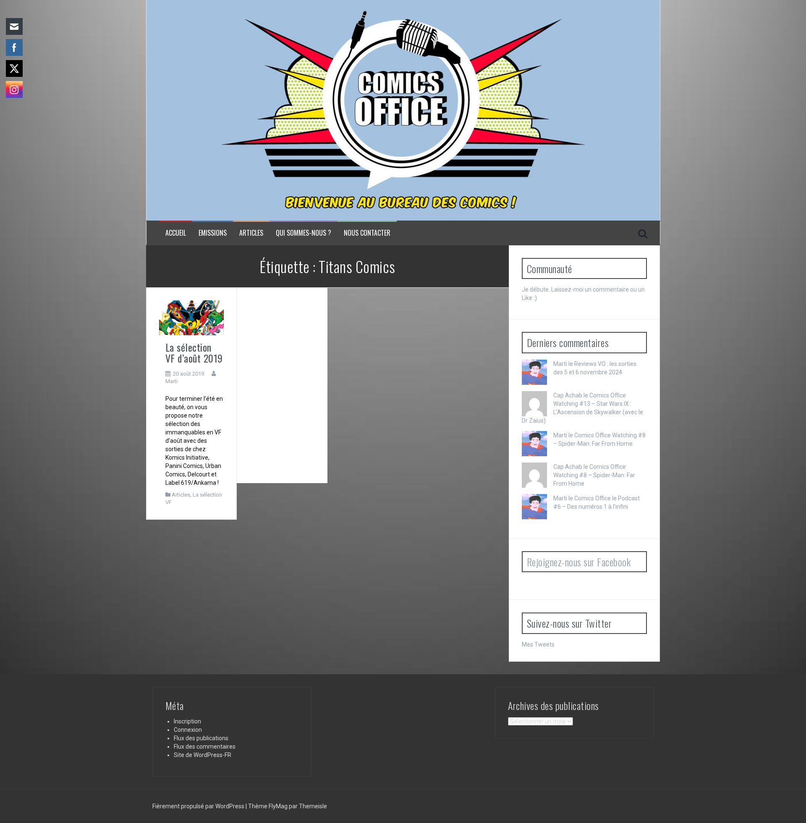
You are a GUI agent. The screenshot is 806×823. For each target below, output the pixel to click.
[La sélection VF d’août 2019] (191, 317)
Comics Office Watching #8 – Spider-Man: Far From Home (594, 475)
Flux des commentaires (205, 746)
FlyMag (278, 806)
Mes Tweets (538, 644)
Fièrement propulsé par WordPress (199, 806)
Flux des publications (201, 738)
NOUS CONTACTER (367, 233)
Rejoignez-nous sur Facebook (579, 561)
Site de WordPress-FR (202, 755)
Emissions (213, 233)
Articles (251, 233)
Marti (171, 381)
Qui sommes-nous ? (303, 233)
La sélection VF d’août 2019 (194, 352)
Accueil (175, 233)
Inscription (187, 721)
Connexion (188, 729)
